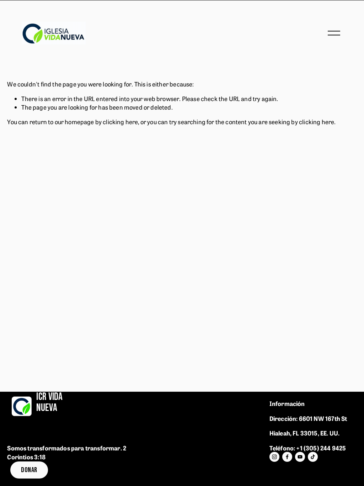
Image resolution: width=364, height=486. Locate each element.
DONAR (29, 470)
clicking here (120, 121)
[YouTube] (300, 457)
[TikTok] (313, 457)
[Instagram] (274, 457)
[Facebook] (287, 457)
